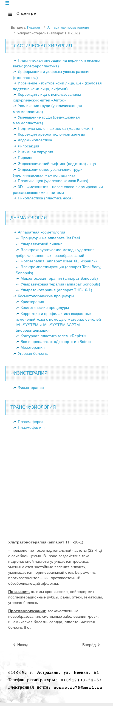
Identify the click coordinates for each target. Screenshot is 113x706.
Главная (33, 27)
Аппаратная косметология (68, 27)
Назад (22, 644)
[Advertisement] (56, 490)
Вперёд (89, 644)
